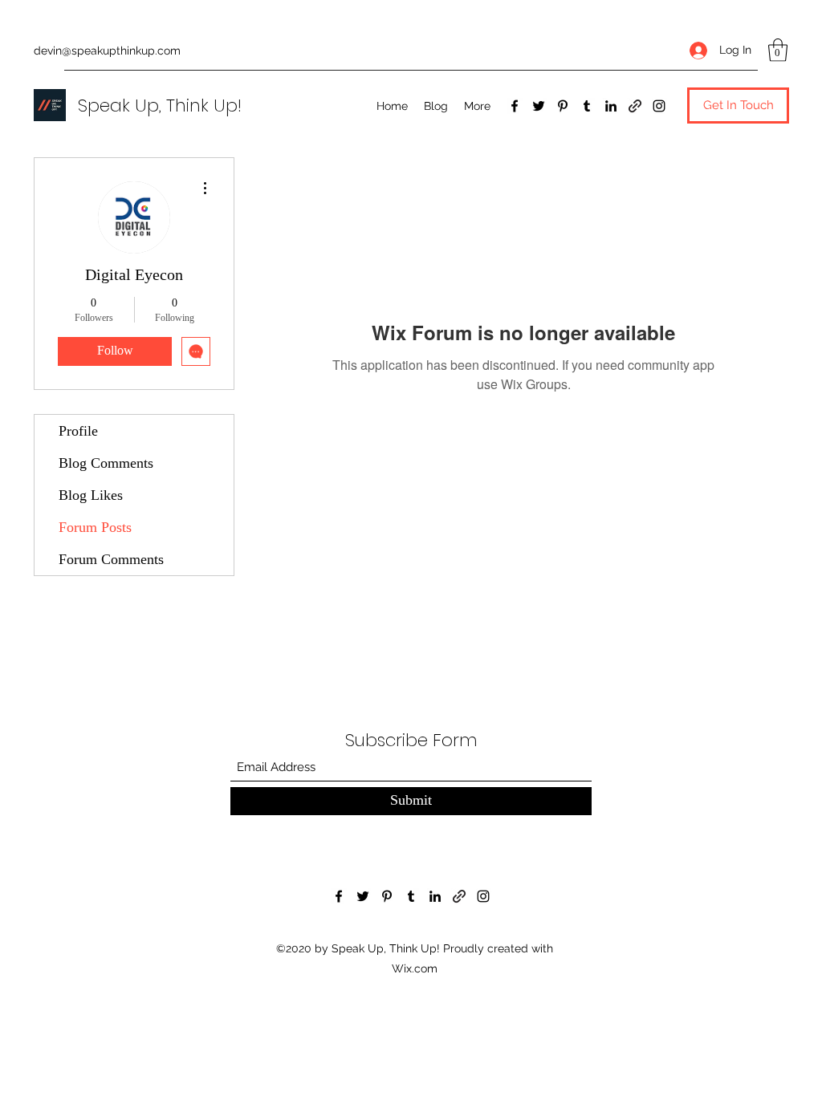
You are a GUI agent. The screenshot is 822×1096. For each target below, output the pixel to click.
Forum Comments (111, 559)
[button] (777, 50)
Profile (78, 431)
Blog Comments (106, 463)
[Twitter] (539, 106)
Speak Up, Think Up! (160, 105)
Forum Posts (95, 527)
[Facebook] (515, 106)
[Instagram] (659, 106)
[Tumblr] (587, 106)
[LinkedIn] (611, 106)
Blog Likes (91, 495)
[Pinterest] (563, 106)
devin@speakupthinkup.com (107, 50)
